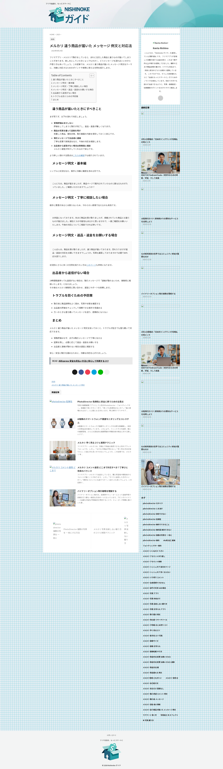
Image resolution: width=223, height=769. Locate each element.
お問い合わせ (111, 735)
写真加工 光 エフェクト (169, 715)
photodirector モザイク (153, 503)
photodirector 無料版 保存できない (157, 530)
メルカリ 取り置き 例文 (151, 614)
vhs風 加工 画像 (169, 540)
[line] (100, 372)
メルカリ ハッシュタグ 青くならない (156, 572)
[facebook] (81, 372)
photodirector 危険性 (152, 519)
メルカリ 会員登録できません (154, 582)
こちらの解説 (79, 155)
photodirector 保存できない (154, 514)
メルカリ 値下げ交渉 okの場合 (154, 588)
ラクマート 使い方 (150, 715)
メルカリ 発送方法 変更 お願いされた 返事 (159, 662)
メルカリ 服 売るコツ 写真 (152, 635)
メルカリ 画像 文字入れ (151, 646)
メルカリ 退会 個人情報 (151, 704)
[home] (160, 98)
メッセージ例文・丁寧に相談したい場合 (70, 86)
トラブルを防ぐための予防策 (65, 96)
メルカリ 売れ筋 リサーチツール (155, 620)
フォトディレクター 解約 (152, 545)
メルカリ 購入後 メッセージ (153, 699)
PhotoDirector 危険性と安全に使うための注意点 (100, 401)
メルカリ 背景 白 (172, 678)
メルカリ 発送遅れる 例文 (152, 672)
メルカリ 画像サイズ (150, 641)
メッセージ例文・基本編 (63, 82)
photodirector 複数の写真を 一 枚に (157, 535)
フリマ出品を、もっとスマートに (111, 740)
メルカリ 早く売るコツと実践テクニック (96, 442)
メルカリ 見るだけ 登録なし (153, 688)
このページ (91, 265)
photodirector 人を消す (153, 508)
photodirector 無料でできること (156, 524)
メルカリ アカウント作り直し (154, 556)
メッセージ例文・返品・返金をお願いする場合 (73, 89)
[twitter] (74, 372)
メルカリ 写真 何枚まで (151, 598)
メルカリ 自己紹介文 (150, 683)
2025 (53, 381)
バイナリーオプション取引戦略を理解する (97, 491)
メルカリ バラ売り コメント (153, 577)
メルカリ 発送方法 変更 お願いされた (157, 657)
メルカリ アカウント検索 (152, 561)
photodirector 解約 (151, 540)
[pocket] (87, 372)
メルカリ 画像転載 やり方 (152, 651)
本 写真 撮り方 (148, 720)
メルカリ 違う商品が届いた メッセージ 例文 (68, 385)
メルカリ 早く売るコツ (151, 630)
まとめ (56, 99)
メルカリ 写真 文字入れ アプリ (154, 609)
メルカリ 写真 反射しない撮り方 (155, 604)
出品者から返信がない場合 (64, 92)
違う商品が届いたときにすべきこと (68, 79)
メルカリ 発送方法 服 (151, 667)
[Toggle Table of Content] (90, 75)
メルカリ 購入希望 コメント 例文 (155, 694)
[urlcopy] (107, 372)
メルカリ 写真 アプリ (151, 593)
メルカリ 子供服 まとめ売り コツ (155, 625)
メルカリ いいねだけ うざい (153, 551)
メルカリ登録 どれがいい (152, 678)
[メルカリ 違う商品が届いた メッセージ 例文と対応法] (94, 372)
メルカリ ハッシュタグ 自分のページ (156, 567)
